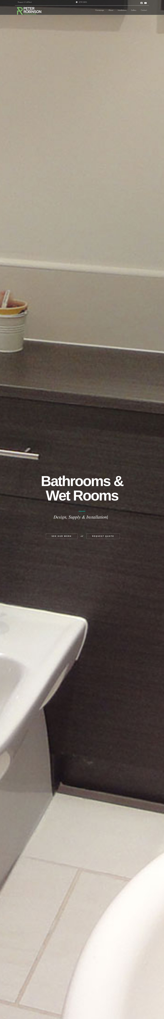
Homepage (99, 10)
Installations (122, 10)
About (110, 10)
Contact (144, 10)
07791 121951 (83, 2)
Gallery (133, 10)
